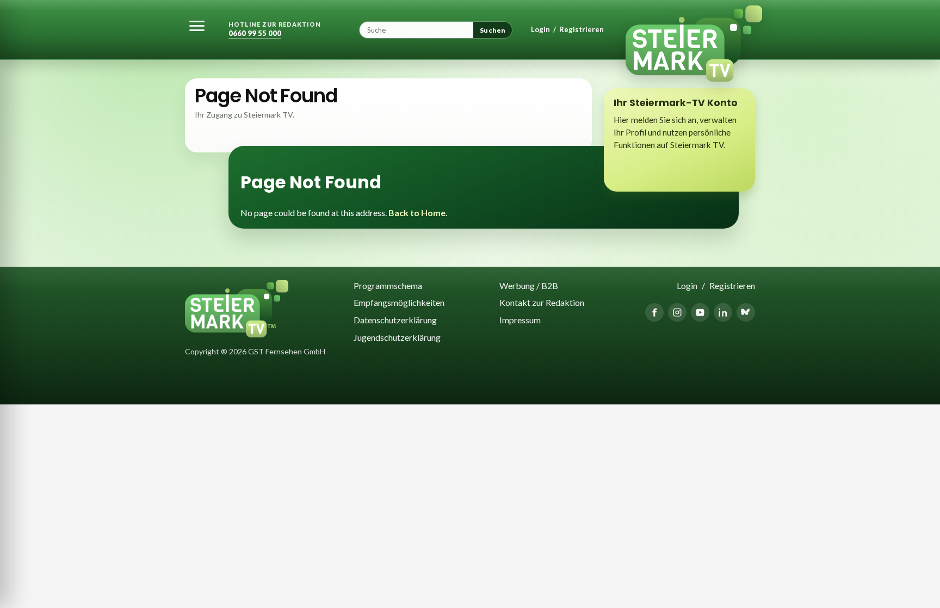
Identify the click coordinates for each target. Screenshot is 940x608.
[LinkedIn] (723, 312)
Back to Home (417, 212)
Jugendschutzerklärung (397, 337)
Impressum (520, 320)
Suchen (492, 30)
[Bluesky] (746, 312)
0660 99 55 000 (254, 33)
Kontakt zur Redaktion (541, 302)
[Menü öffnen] (197, 25)
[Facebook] (654, 312)
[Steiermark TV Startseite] (687, 30)
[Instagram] (677, 312)
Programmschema (388, 285)
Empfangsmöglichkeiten (399, 302)
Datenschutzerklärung (395, 320)
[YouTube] (700, 312)
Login (540, 30)
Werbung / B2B (528, 285)
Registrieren (581, 30)
